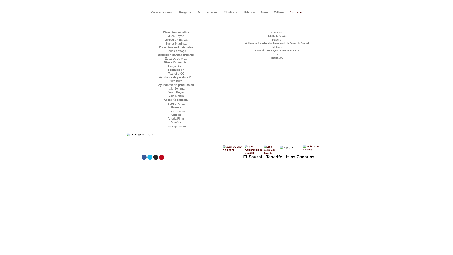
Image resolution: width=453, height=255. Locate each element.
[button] (162, 12)
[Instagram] (155, 157)
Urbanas (249, 12)
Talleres (279, 12)
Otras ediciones (161, 12)
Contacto (296, 12)
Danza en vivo (207, 12)
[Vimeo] (149, 157)
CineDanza (231, 12)
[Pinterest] (161, 157)
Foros (265, 12)
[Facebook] (144, 157)
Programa (186, 12)
